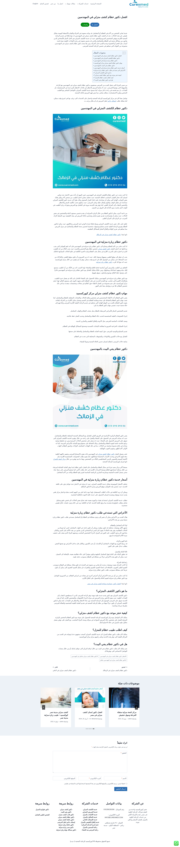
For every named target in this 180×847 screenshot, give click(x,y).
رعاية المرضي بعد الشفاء (90, 830)
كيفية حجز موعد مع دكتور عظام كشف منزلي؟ (107, 75)
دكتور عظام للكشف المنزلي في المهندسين (107, 58)
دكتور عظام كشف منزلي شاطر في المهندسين (85, 656)
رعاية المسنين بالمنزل (90, 827)
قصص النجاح (44, 4)
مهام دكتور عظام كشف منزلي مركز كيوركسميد (108, 63)
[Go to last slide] (136, 707)
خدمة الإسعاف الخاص (90, 820)
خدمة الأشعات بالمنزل (90, 815)
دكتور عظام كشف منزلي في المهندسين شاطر (113, 660)
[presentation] (124, 698)
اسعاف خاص (112, 101)
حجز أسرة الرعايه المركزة (90, 825)
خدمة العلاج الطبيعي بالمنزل (90, 822)
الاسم (123, 778)
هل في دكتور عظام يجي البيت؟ (103, 80)
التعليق (123, 753)
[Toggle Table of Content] (123, 53)
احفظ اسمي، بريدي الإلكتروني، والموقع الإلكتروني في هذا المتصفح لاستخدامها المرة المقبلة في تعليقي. (94, 783)
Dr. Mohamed (94, 718)
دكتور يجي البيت (66, 812)
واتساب (85, 25)
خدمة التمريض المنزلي (90, 812)
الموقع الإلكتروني (69, 778)
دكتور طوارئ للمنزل (42, 809)
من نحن (53, 4)
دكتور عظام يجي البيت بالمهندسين (104, 65)
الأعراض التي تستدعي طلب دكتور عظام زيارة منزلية (109, 70)
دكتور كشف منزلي (104, 249)
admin (130, 718)
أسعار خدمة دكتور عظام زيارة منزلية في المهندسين (109, 68)
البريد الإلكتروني (95, 778)
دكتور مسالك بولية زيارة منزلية (66, 830)
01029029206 (109, 809)
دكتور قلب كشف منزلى (66, 815)
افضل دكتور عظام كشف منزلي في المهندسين (108, 56)
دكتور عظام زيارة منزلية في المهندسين (105, 61)
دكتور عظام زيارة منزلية (104, 262)
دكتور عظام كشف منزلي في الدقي (64, 668)
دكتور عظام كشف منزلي (106, 454)
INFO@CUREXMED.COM (114, 817)
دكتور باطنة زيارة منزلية (66, 825)
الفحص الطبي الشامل (42, 815)
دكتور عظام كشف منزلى (66, 817)
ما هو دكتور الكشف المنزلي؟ (102, 73)
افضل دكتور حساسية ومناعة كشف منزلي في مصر (104, 584)
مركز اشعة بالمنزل (59, 459)
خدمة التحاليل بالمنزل (90, 817)
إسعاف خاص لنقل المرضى (66, 822)
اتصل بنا (60, 4)
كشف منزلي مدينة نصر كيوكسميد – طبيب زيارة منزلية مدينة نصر (56, 715)
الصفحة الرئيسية (95, 4)
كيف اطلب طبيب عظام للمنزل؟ (103, 78)
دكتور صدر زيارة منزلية (66, 827)
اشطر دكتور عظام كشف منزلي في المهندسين (113, 656)
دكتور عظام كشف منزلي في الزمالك (108, 235)
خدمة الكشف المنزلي (90, 809)
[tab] (93, 728)
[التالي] (43, 707)
